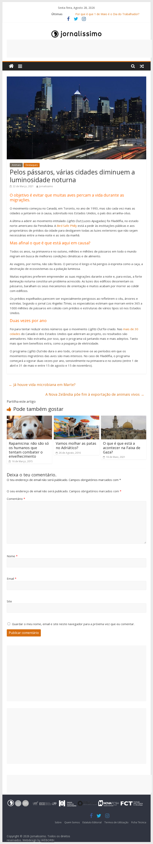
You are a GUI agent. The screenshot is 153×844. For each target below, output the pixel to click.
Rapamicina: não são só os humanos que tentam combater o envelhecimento (29, 450)
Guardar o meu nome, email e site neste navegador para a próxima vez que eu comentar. (73, 624)
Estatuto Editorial (92, 822)
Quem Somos (72, 822)
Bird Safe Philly (67, 226)
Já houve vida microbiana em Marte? (42, 384)
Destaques (32, 165)
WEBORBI (47, 840)
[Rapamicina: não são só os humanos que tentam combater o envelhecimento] (29, 418)
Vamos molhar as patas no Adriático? (76, 445)
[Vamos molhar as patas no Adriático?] (76, 418)
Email (11, 579)
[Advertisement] (79, 49)
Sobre (58, 822)
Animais (16, 165)
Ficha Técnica (138, 822)
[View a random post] (141, 66)
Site (9, 601)
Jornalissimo (46, 186)
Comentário (16, 499)
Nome (12, 556)
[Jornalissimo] (11, 66)
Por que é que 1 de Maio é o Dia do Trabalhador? (107, 14)
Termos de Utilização (116, 822)
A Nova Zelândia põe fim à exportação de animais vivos (94, 394)
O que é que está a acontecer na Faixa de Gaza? (121, 447)
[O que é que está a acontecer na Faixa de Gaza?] (123, 418)
